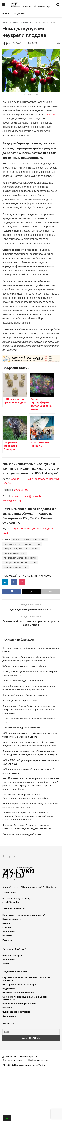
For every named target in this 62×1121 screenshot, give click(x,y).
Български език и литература (19, 984)
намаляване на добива (35, 539)
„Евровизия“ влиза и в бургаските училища (24, 695)
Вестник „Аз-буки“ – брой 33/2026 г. (20, 700)
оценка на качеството (14, 553)
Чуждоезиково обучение (16, 1011)
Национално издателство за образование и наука (31, 6)
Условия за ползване (12, 1060)
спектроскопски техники (15, 562)
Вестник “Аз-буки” (12, 955)
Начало (5, 22)
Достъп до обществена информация (19, 1056)
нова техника (32, 549)
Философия (9, 1016)
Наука (38, 544)
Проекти (7, 935)
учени (34, 562)
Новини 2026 (27, 22)
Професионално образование (19, 1003)
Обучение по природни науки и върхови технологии (25, 998)
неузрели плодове (13, 549)
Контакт (6, 927)
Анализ (16, 539)
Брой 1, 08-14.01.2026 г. (46, 22)
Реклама (7, 940)
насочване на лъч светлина (17, 544)
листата (51, 114)
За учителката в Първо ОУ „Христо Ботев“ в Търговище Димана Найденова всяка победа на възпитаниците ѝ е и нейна (27, 816)
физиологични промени (15, 567)
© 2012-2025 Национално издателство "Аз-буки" (24, 1065)
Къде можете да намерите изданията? (23, 915)
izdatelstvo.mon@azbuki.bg (26, 496)
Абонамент (8, 931)
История (7, 1007)
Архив (6, 963)
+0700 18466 (9, 892)
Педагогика (8, 988)
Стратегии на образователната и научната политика (26, 979)
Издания (19, 13)
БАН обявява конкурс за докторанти (21, 727)
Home (5, 13)
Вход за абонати (11, 919)
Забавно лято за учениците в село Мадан (24, 666)
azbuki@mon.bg (11, 500)
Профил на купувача (38, 1060)
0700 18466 (21, 489)
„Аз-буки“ (16, 43)
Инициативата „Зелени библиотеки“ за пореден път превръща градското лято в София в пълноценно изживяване (29, 709)
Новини (15, 22)
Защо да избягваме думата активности (22, 680)
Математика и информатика (18, 992)
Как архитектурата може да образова (21, 834)
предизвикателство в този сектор (20, 558)
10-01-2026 (32, 43)
